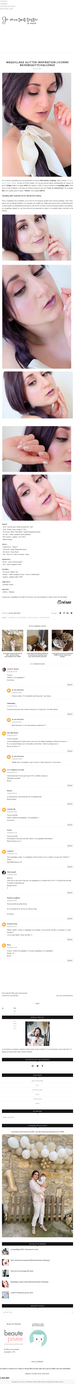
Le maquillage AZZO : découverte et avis (24, 1249)
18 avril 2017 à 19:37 (12, 735)
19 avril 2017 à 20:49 (12, 874)
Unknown (10, 851)
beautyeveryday (12, 924)
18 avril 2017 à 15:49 (12, 706)
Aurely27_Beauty (13, 669)
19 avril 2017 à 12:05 (12, 811)
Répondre (70, 684)
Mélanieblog (11, 703)
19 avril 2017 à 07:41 (12, 793)
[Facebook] (64, 613)
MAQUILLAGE (33, 617)
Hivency (9, 791)
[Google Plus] (67, 613)
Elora (9, 945)
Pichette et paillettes (13, 898)
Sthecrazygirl (11, 872)
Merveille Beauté (12, 733)
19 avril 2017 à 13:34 (12, 832)
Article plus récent (11, 995)
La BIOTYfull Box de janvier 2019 (22, 1293)
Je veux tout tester (18, 690)
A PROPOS (4, 4)
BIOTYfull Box (37, 1090)
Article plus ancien (64, 995)
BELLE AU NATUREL (37, 1080)
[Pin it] (71, 613)
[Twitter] (60, 613)
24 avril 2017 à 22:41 (12, 926)
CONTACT (3, 1)
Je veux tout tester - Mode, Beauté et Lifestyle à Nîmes (29, 1381)
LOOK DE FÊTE (37, 1099)
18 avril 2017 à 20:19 (17, 692)
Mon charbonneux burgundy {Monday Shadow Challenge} (30, 1260)
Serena (9, 830)
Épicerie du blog (59, 1381)
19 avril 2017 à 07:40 (12, 772)
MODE (37, 1103)
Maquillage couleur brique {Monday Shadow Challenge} (29, 1282)
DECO (37, 1094)
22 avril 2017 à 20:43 (12, 900)
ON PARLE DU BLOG (7, 6)
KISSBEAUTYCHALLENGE (18, 617)
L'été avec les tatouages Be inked (22, 1271)
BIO (37, 1085)
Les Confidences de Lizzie (15, 770)
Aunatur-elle (11, 809)
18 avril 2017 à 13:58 (12, 671)
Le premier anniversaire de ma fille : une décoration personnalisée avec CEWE (37, 1132)
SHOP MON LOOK (6, 9)
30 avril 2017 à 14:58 (12, 947)
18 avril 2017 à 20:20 (17, 759)
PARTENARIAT (44, 617)
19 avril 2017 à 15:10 (12, 853)
